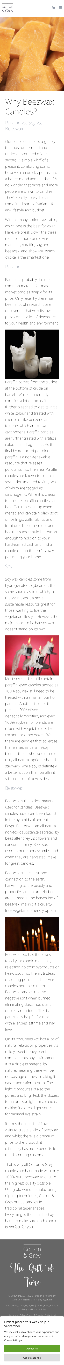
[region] (32, 1340)
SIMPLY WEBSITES (21, 1299)
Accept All (32, 1348)
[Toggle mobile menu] (60, 7)
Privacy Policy (12, 1305)
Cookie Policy (27, 1305)
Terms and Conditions (47, 1305)
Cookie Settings (32, 1357)
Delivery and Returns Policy (32, 1309)
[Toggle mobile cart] (53, 7)
